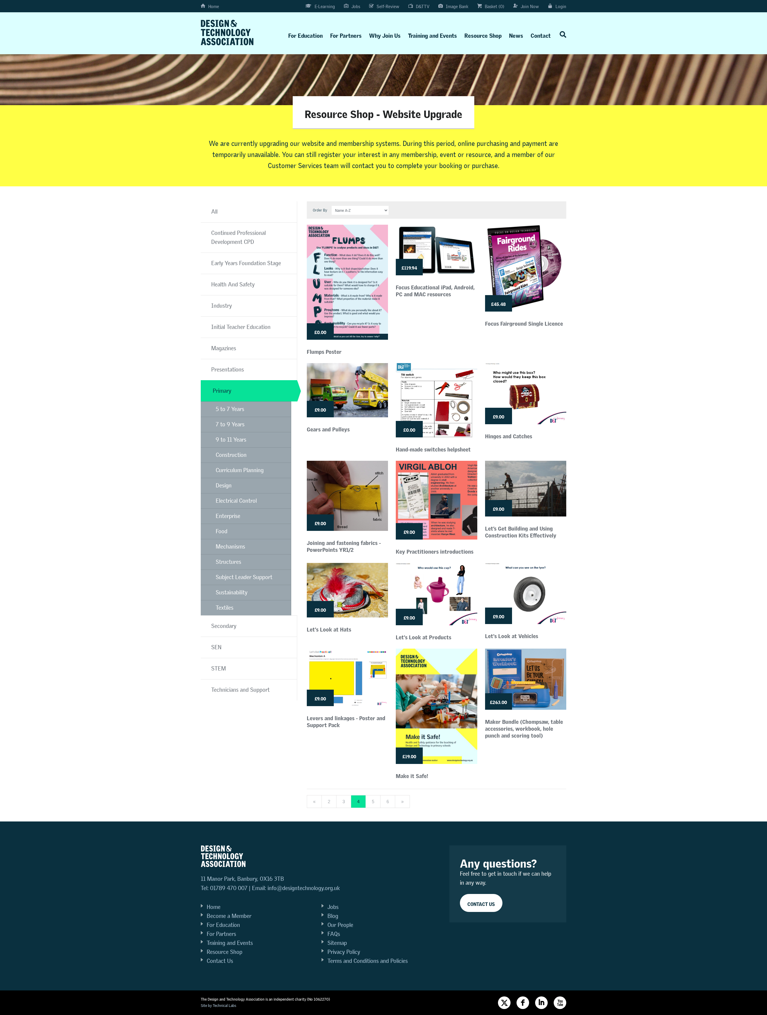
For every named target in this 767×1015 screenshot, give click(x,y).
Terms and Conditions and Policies (367, 960)
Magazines (223, 348)
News (516, 34)
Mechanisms (230, 546)
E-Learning (325, 6)
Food (221, 531)
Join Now (530, 6)
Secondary (223, 626)
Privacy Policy (343, 951)
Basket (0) (494, 6)
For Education (305, 34)
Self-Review (388, 6)
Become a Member (229, 916)
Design (224, 485)
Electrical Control (236, 500)
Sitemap (337, 943)
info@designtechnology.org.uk (304, 888)
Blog (332, 916)
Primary (222, 390)
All (214, 211)
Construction (231, 454)
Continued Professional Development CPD (238, 237)
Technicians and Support (240, 689)
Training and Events (432, 34)
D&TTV (422, 6)
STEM (218, 668)
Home (213, 6)
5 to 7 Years (230, 409)
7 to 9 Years (230, 424)
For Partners (346, 34)
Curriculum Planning (240, 470)
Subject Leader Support (244, 577)
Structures (228, 561)
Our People (340, 925)
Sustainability (231, 592)
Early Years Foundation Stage (246, 263)
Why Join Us (385, 34)
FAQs (333, 934)
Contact (541, 34)
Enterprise (228, 516)
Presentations (227, 369)
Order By (320, 210)
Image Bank (457, 6)
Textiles (224, 607)
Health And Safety (233, 284)
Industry (221, 305)
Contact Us (220, 960)
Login (560, 6)
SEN (216, 647)
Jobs (355, 6)
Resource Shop (483, 34)
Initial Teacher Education (241, 327)
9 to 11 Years (231, 439)
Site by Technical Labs (218, 1005)
